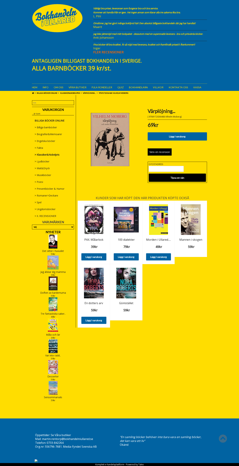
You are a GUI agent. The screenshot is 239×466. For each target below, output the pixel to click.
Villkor (158, 87)
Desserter (53, 376)
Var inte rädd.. (53, 355)
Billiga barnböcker (46, 127)
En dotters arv (94, 303)
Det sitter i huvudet (53, 251)
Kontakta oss (178, 87)
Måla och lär (53, 334)
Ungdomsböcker (45, 209)
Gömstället (126, 303)
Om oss (58, 87)
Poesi (39, 182)
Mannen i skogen (190, 240)
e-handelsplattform (114, 464)
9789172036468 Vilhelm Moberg (113, 93)
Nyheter (53, 232)
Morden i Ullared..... (158, 240)
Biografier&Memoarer (48, 134)
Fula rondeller (102, 87)
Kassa (197, 87)
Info (45, 87)
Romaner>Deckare (46, 195)
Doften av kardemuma (53, 292)
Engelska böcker (45, 141)
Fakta (39, 147)
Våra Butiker (77, 87)
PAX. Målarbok (93, 240)
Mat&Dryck (42, 168)
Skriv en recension (159, 152)
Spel (38, 202)
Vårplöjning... (89, 93)
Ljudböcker (42, 161)
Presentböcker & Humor (49, 188)
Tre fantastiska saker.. (53, 313)
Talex (141, 464)
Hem (34, 87)
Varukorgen (53, 110)
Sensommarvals (53, 397)
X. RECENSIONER (45, 216)
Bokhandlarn (138, 87)
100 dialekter (126, 240)
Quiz (120, 87)
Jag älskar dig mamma (53, 272)
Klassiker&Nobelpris (70, 93)
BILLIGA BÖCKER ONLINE (47, 93)
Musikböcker (43, 175)
